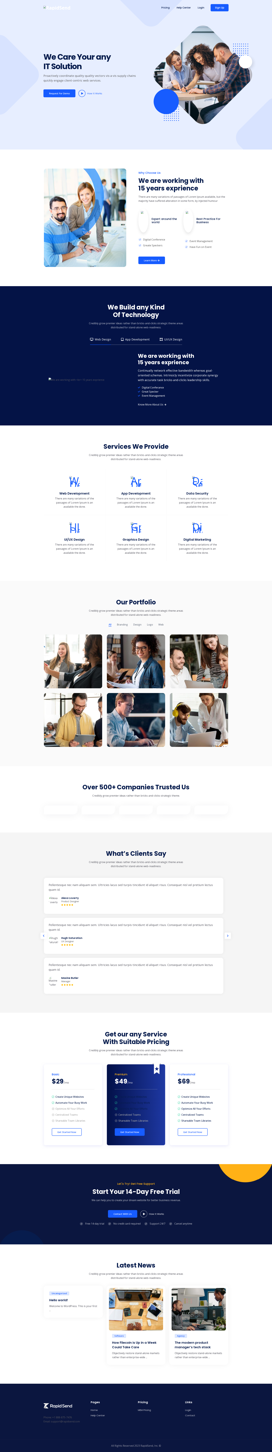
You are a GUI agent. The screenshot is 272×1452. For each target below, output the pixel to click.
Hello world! (58, 1300)
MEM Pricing (144, 1410)
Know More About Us (150, 404)
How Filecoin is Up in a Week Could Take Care (134, 1344)
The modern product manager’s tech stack (193, 1344)
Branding (122, 624)
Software (119, 1335)
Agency (181, 1335)
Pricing (165, 7)
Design (137, 624)
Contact (190, 1415)
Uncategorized (59, 1293)
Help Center (184, 7)
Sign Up (219, 7)
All (110, 624)
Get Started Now (66, 1132)
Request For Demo (59, 93)
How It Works (94, 93)
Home (94, 1410)
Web (161, 624)
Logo (150, 624)
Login (201, 7)
